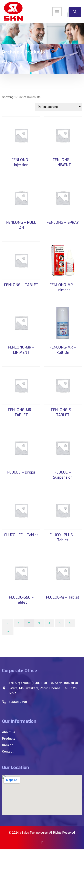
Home (6, 62)
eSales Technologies (34, 832)
